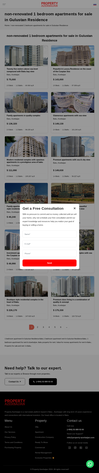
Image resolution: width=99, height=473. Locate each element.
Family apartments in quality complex (23, 115)
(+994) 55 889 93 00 (44, 382)
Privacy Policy (10, 437)
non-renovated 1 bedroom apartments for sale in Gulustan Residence (39, 25)
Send (49, 263)
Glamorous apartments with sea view (69, 115)
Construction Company (44, 437)
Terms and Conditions (13, 442)
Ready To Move (41, 442)
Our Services (10, 432)
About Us (8, 427)
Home (7, 25)
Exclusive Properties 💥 (44, 458)
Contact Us (14, 382)
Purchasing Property (13, 447)
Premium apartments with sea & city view (71, 160)
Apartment (39, 432)
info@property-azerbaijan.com (80, 437)
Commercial (40, 447)
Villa (36, 427)
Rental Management (43, 453)
